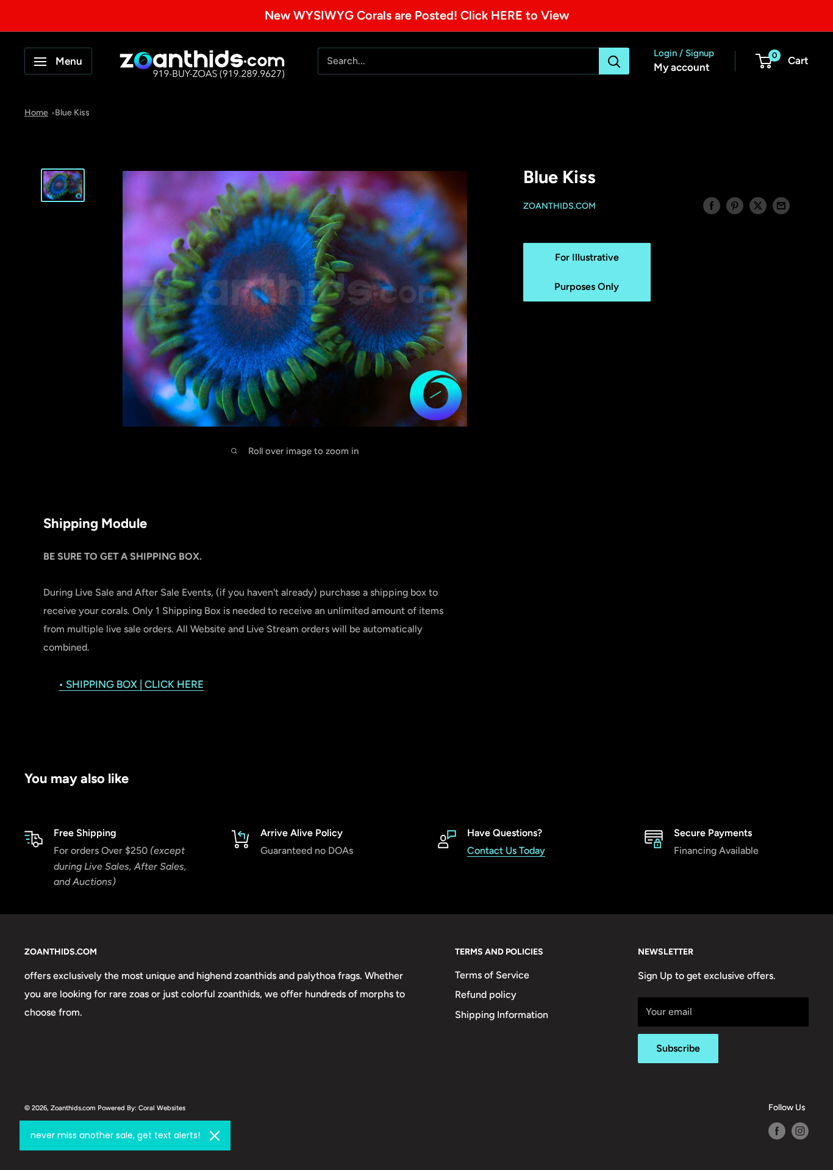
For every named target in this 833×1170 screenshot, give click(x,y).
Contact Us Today (506, 850)
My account (682, 68)
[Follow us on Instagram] (800, 1130)
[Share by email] (781, 205)
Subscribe (678, 1048)
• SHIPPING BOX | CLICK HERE (131, 684)
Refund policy (486, 994)
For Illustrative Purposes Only (586, 271)
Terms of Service (492, 975)
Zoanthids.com (559, 206)
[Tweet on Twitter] (758, 205)
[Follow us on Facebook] (776, 1130)
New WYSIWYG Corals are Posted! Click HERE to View (417, 15)
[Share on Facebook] (711, 205)
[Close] (215, 1136)
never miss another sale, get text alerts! (115, 1135)
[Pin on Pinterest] (734, 205)
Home (36, 112)
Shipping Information (501, 1014)
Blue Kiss (72, 112)
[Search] (614, 61)
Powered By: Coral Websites (141, 1107)
